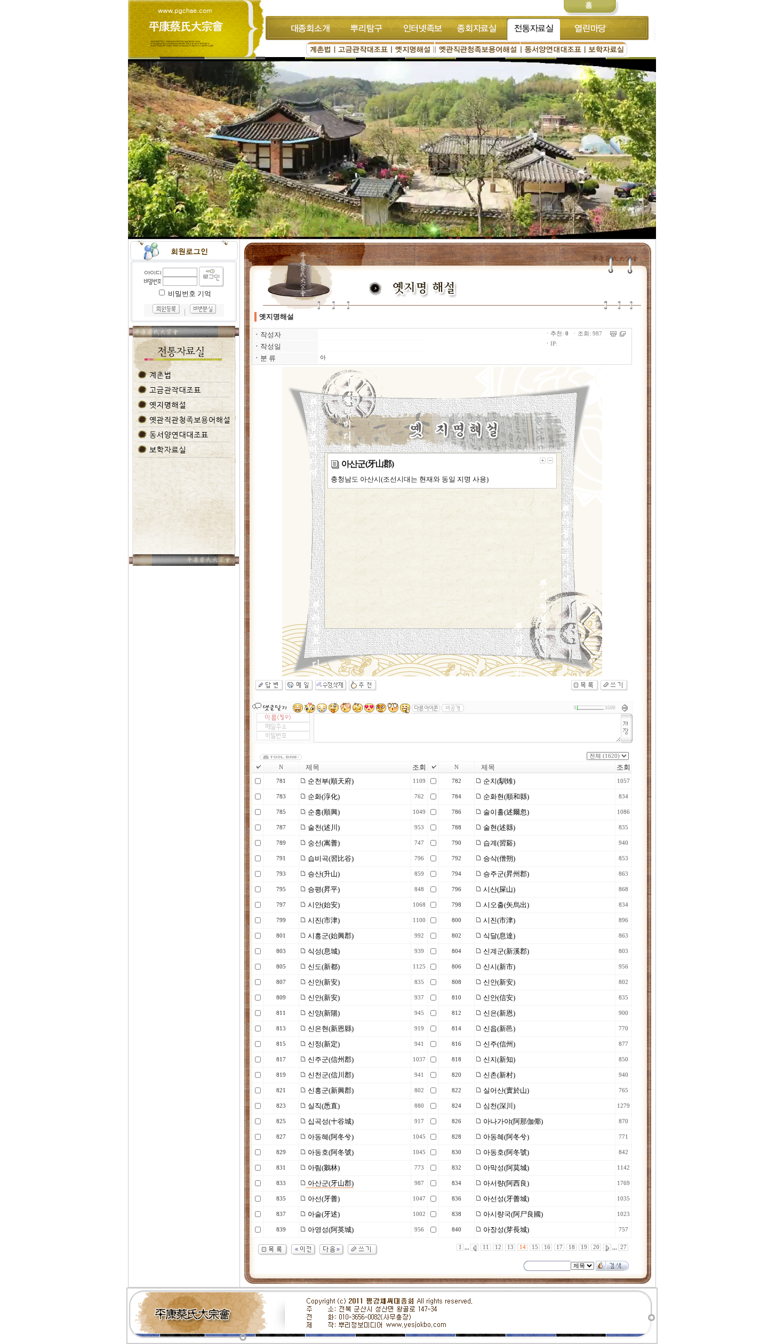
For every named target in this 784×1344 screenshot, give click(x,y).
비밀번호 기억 (189, 294)
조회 (419, 767)
